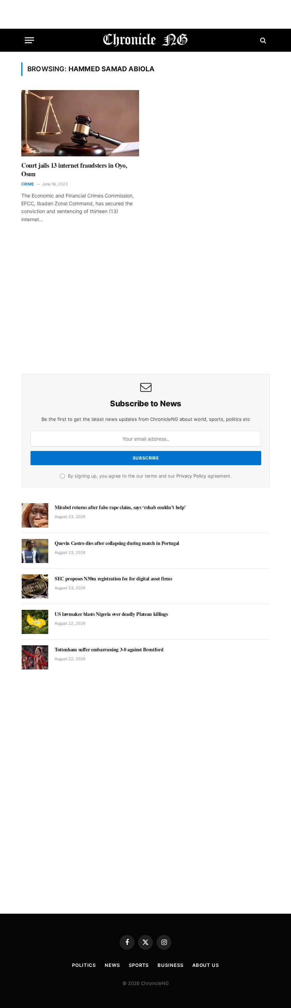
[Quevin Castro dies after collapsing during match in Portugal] (35, 551)
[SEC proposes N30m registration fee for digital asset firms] (35, 586)
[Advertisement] (146, 308)
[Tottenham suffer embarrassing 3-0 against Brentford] (35, 657)
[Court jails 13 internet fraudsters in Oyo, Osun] (80, 123)
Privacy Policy (191, 476)
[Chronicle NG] (145, 40)
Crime (27, 184)
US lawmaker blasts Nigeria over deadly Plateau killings (111, 614)
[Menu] (29, 40)
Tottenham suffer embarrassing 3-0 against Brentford (109, 649)
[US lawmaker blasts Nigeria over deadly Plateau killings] (35, 622)
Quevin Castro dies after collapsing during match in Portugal (117, 543)
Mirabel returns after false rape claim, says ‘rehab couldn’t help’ (120, 507)
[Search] (262, 40)
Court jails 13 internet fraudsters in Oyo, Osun (74, 169)
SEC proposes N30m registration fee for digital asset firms (113, 578)
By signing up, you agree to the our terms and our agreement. (148, 476)
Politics (84, 965)
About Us (205, 965)
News (112, 965)
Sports (139, 965)
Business (170, 965)
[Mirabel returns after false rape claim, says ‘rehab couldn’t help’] (35, 515)
